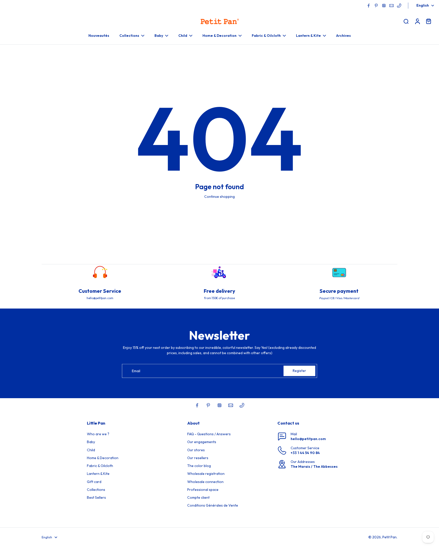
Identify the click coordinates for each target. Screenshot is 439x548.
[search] (406, 21)
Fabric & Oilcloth (100, 465)
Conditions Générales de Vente (212, 505)
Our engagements (201, 442)
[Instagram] (384, 6)
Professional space (202, 489)
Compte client (198, 497)
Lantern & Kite (98, 473)
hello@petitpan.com (308, 439)
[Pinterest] (376, 6)
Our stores (196, 450)
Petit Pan (389, 537)
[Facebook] (368, 6)
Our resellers (197, 458)
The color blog (199, 465)
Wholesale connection (205, 481)
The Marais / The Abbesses (314, 466)
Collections (96, 489)
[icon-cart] (428, 21)
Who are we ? (98, 434)
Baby (91, 442)
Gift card (94, 481)
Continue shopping (219, 196)
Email (136, 370)
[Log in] (417, 21)
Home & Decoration (102, 458)
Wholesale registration (206, 473)
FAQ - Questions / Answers (209, 434)
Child (91, 450)
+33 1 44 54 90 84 (305, 452)
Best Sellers (96, 497)
